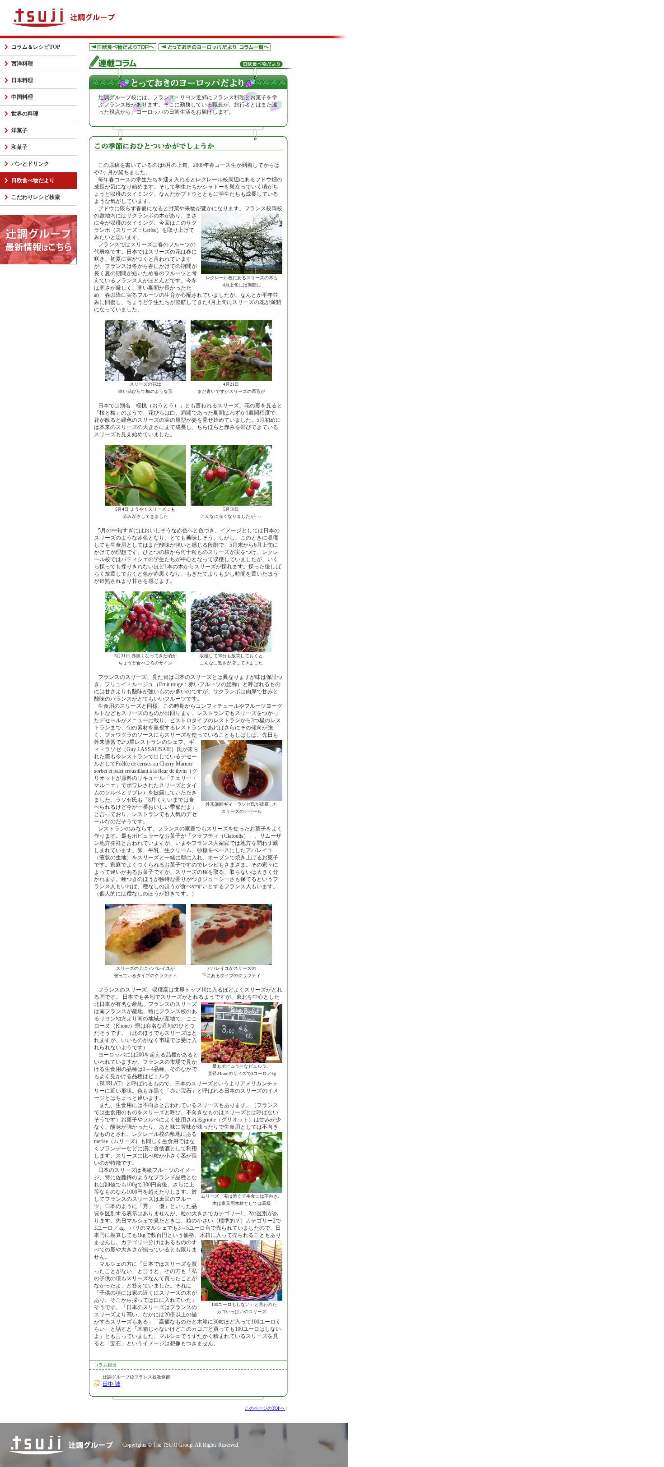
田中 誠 (111, 1384)
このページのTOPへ (265, 1408)
